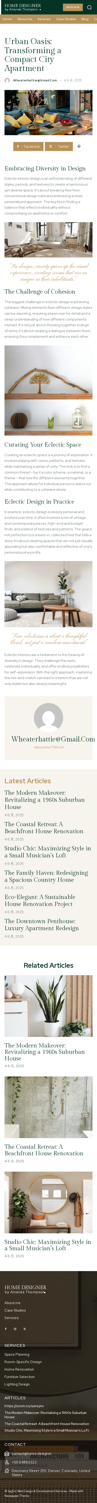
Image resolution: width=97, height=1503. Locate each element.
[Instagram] (15, 1329)
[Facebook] (5, 1329)
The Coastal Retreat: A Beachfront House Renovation (44, 828)
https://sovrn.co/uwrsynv (24, 1406)
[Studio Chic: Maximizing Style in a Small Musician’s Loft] (48, 1202)
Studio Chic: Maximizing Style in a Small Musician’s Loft (48, 852)
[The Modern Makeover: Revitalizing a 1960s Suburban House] (48, 1006)
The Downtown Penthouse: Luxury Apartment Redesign (42, 925)
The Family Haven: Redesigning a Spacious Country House (46, 876)
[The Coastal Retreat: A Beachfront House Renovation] (48, 1107)
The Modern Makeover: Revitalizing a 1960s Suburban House (45, 800)
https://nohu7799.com (49, 747)
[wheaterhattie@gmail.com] (8, 80)
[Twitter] (24, 1329)
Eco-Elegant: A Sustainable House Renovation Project (40, 901)
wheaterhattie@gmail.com (35, 80)
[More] (79, 146)
